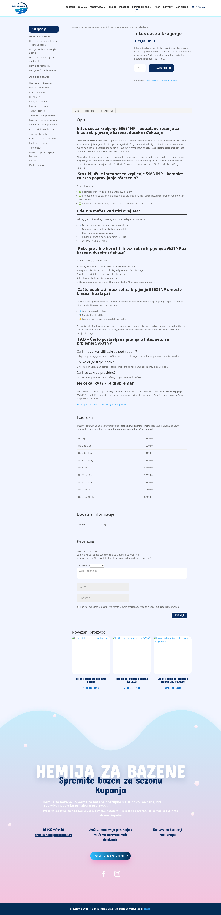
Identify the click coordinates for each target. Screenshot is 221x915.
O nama (82, 7)
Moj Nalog (182, 7)
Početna (70, 7)
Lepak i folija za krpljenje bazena (114, 27)
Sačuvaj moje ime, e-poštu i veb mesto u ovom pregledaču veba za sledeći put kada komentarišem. (130, 606)
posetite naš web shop (109, 855)
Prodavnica (96, 7)
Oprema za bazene (89, 27)
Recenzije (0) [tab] (106, 110)
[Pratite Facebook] (104, 874)
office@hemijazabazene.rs (53, 834)
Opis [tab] (77, 110)
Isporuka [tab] (89, 110)
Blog (157, 7)
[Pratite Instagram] (117, 874)
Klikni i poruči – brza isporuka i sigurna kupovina (101, 404)
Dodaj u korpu (161, 68)
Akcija (112, 7)
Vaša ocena (83, 565)
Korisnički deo (140, 7)
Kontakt (168, 7)
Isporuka (124, 7)
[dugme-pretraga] (136, 10)
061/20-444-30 (53, 829)
